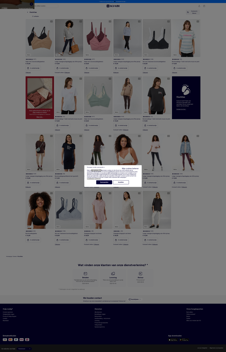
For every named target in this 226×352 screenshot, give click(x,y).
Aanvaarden (104, 182)
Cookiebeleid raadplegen (94, 178)
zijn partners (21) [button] (96, 170)
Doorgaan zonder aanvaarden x (96, 167)
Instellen (121, 182)
